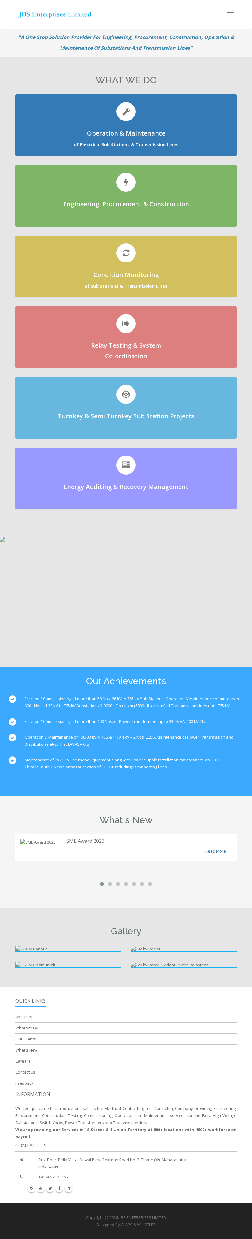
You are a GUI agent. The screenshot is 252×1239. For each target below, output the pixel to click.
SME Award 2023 (85, 841)
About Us (23, 1017)
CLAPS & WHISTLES (138, 1224)
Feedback (24, 1083)
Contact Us (25, 1072)
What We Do (26, 1028)
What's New (26, 1050)
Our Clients (25, 1039)
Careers (22, 1061)
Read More (215, 851)
